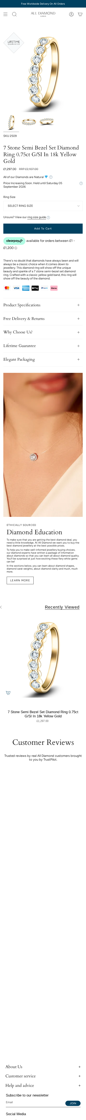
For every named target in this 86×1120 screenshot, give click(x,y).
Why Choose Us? (18, 332)
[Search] (14, 14)
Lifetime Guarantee (19, 345)
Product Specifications (21, 305)
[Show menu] (5, 14)
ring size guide (36, 217)
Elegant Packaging (19, 359)
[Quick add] (8, 693)
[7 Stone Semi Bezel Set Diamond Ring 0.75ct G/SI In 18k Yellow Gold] (43, 658)
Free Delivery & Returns (23, 318)
